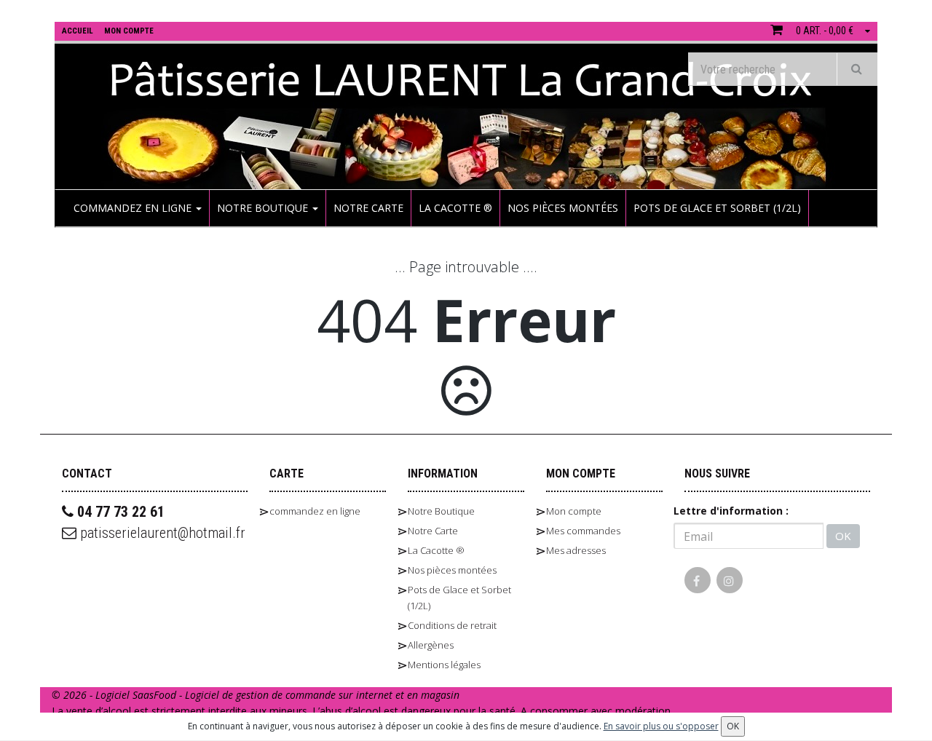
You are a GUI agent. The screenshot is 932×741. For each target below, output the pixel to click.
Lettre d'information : (731, 511)
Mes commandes (583, 530)
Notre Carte (368, 208)
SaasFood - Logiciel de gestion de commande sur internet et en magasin (296, 695)
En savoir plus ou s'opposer (661, 726)
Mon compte (573, 511)
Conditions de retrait (452, 625)
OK (843, 535)
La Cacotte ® (455, 208)
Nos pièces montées (563, 208)
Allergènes (431, 644)
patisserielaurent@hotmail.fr (160, 533)
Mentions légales (444, 664)
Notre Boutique (264, 208)
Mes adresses (576, 550)
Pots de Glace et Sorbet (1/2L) (717, 208)
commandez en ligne (134, 208)
